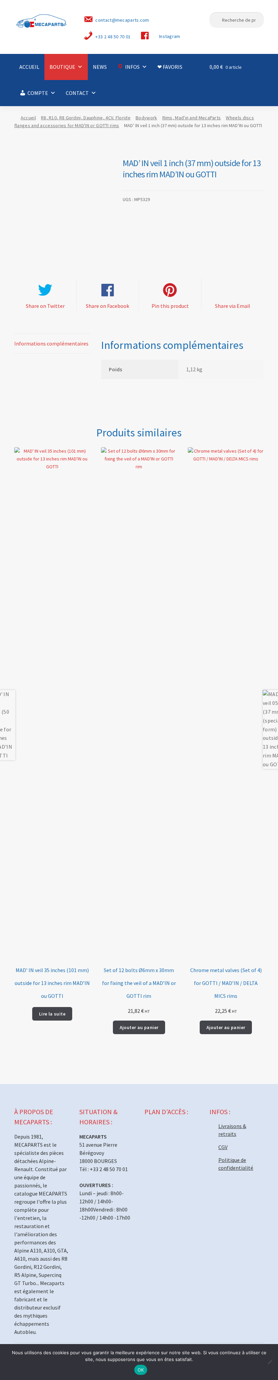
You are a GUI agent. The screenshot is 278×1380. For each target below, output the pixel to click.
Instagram (169, 36)
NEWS (100, 66)
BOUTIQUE (62, 66)
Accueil (28, 118)
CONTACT (77, 93)
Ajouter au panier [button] (139, 1027)
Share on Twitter (45, 305)
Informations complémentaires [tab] (51, 343)
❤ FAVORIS (169, 66)
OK (141, 1370)
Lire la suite (52, 1014)
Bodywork (146, 118)
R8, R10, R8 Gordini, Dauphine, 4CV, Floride (86, 118)
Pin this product (170, 305)
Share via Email (232, 305)
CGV (222, 1147)
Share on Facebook (107, 305)
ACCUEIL (29, 66)
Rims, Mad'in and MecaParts (191, 118)
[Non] (269, 1362)
